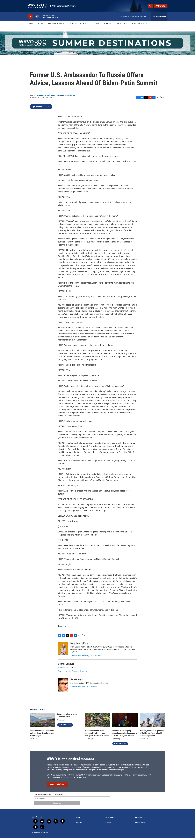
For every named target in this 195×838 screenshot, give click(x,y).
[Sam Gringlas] (63, 684)
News (40, 23)
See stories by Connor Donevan (73, 671)
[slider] (40, 16)
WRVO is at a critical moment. (71, 759)
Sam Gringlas (70, 95)
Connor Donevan (57, 95)
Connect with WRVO (139, 23)
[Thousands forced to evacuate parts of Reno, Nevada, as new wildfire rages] (42, 720)
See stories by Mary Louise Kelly (85, 655)
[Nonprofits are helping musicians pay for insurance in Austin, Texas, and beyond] (125, 720)
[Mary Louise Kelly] (63, 648)
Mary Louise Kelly (43, 95)
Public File (138, 817)
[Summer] (97, 43)
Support (108, 23)
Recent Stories (37, 709)
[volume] (37, 16)
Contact (108, 822)
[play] (30, 16)
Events (96, 23)
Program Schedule (57, 23)
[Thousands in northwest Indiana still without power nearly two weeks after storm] (97, 720)
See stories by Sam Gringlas (83, 686)
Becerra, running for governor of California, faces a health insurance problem (152, 733)
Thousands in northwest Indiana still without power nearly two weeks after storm (97, 733)
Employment (110, 817)
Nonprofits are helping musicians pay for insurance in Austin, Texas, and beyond (124, 733)
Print (162, 97)
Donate (161, 6)
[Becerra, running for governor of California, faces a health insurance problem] (152, 720)
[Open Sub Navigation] (35, 23)
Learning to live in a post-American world (67, 715)
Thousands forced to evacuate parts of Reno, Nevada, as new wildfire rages (42, 733)
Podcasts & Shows (79, 23)
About (78, 817)
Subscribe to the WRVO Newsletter (49, 794)
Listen (30, 23)
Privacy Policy (140, 822)
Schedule (79, 822)
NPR (66, 626)
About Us (121, 23)
